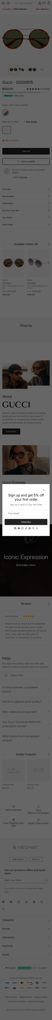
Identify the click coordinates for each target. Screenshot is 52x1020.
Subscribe (26, 522)
